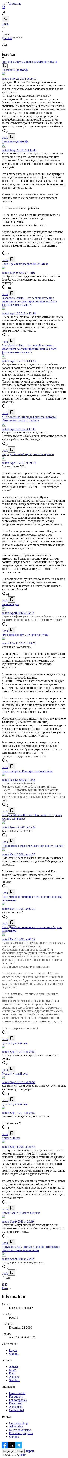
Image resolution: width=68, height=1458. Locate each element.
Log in (13, 1350)
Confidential (16, 1410)
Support (29, 1451)
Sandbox (14, 1380)
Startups (14, 1436)
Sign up (13, 1353)
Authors (14, 1376)
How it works (17, 1393)
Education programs (21, 1433)
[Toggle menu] (3, 4)
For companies (18, 1400)
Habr (22, 1454)
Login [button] (5, 23)
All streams (14, 3)
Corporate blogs (18, 1423)
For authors (16, 1396)
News (19, 61)
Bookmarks (48, 61)
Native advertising (20, 1429)
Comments (31, 61)
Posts (12, 61)
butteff (5, 78)
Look (5, 137)
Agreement (15, 1406)
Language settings (13, 1451)
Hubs (12, 1373)
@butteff (7, 38)
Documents (16, 1403)
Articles (13, 1366)
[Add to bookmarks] (11, 136)
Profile (5, 61)
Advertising (16, 1426)
